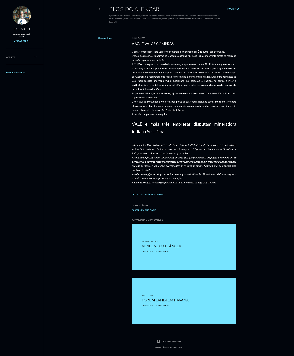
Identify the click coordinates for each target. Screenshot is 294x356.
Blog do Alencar (134, 9)
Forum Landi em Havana (165, 300)
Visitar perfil (22, 41)
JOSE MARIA (21, 29)
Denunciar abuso (15, 72)
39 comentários (162, 251)
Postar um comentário (144, 210)
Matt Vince (177, 347)
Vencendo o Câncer (161, 246)
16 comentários (162, 305)
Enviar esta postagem (154, 194)
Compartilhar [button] (105, 38)
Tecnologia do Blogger (171, 341)
